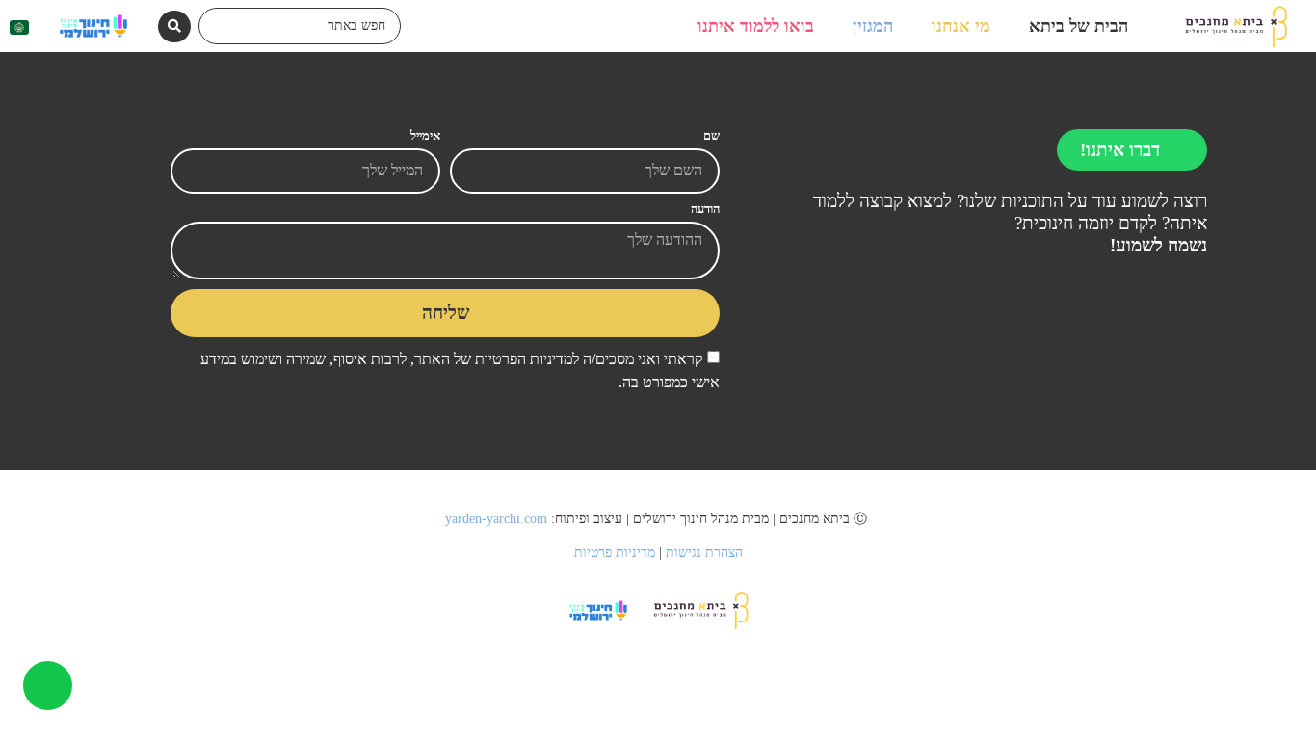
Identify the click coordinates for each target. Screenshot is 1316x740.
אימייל (425, 136)
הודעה (705, 209)
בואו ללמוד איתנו (755, 26)
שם (711, 136)
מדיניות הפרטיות (521, 359)
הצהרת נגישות (704, 552)
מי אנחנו (961, 26)
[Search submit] (174, 26)
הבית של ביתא (1078, 26)
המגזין (873, 26)
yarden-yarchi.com (498, 519)
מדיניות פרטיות (614, 552)
